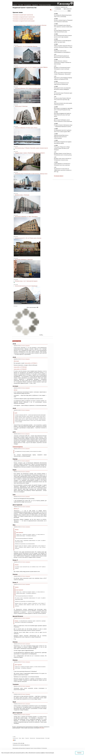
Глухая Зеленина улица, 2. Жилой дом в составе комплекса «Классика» (30, 25)
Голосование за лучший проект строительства (23, 14)
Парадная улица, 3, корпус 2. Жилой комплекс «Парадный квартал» (30, 152)
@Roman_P (16, 508)
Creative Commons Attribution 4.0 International (38, 748)
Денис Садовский (19, 532)
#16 (21, 643)
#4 (20, 410)
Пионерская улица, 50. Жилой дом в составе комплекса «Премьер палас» (31, 173)
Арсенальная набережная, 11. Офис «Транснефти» (26, 216)
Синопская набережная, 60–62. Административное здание (28, 88)
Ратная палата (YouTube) (45, 4)
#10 (21, 506)
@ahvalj (15, 390)
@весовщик (16, 361)
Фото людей (47, 738)
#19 (21, 694)
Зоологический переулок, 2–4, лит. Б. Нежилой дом (26, 285)
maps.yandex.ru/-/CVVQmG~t (31, 363)
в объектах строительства (61, 7)
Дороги (23, 738)
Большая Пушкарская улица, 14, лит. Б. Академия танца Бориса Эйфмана (31, 67)
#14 (21, 584)
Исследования (27, 4)
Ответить (23, 345)
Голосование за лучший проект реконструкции (23, 18)
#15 (21, 618)
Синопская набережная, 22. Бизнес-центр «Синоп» (26, 127)
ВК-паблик (42, 727)
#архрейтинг (35, 4)
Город (20, 738)
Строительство (15, 738)
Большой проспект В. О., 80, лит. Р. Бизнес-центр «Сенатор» (28, 238)
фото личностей (67, 8)
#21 (21, 714)
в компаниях (58, 8)
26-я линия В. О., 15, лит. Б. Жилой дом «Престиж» (26, 46)
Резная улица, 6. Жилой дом (21, 106)
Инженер (16, 529)
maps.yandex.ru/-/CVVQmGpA (20, 367)
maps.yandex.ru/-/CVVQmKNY (20, 369)
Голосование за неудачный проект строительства (23, 16)
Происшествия (32, 738)
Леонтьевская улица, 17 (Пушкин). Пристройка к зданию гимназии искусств (31, 148)
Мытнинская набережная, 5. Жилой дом (24, 259)
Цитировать (28, 345)
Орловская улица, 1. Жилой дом (22, 194)
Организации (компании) (40, 738)
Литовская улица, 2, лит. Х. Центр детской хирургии (26, 281)
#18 (21, 686)
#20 (21, 703)
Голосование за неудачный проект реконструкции (24, 20)
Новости (15, 4)
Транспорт (27, 738)
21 (51, 9)
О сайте (14, 736)
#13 (21, 576)
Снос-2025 (20, 4)
